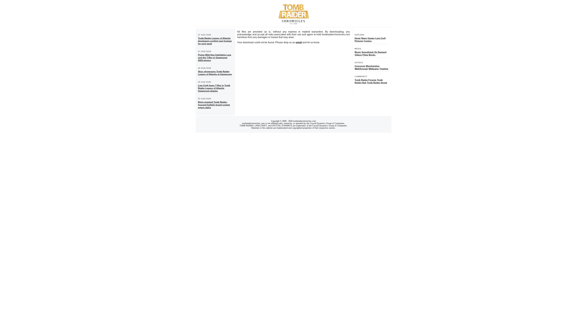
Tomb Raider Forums (365, 80)
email (299, 42)
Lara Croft (380, 38)
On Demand (380, 52)
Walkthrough (361, 69)
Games (371, 38)
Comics (368, 41)
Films (365, 55)
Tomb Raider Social (377, 82)
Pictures (359, 41)
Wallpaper (374, 69)
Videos (358, 55)
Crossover (360, 66)
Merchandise (372, 66)
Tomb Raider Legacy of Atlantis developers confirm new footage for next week (215, 41)
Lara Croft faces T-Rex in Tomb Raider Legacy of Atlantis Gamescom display (214, 88)
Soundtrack (368, 52)
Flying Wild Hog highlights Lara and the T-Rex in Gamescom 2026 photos (214, 58)
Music (358, 52)
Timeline (383, 69)
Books (372, 55)
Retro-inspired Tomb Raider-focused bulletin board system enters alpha (214, 105)
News (364, 38)
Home (358, 38)
